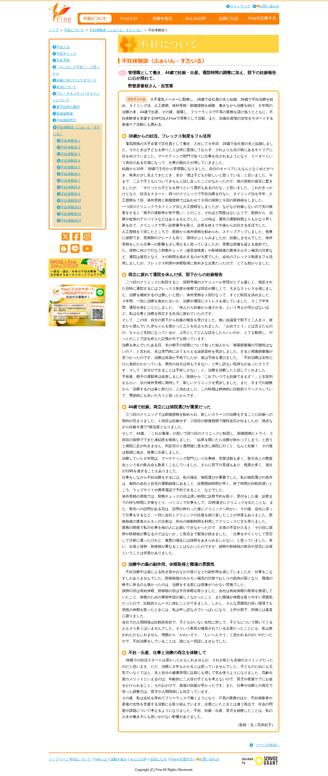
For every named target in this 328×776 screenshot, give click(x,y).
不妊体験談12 (71, 214)
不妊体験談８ (71, 187)
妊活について (66, 87)
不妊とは (63, 47)
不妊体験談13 (71, 220)
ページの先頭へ (267, 745)
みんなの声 (138, 759)
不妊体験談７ (71, 180)
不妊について (74, 30)
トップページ (59, 759)
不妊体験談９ (71, 194)
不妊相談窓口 (66, 120)
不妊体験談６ (71, 174)
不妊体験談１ (71, 141)
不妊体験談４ (71, 161)
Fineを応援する (181, 759)
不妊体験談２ (71, 147)
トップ (54, 30)
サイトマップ (240, 6)
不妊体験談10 (71, 200)
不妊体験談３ (71, 154)
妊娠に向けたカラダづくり (76, 80)
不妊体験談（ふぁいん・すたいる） (116, 30)
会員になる (158, 759)
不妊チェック (66, 54)
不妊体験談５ (71, 167)
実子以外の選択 (68, 107)
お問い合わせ (269, 6)
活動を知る (118, 759)
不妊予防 (63, 60)
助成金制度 (64, 113)
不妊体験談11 (71, 207)
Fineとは (100, 759)
